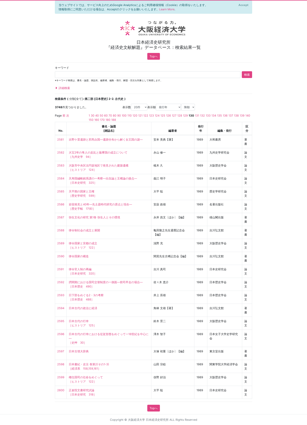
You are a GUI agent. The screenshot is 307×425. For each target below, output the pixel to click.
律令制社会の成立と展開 (84, 230)
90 (119, 115)
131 (197, 115)
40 (97, 115)
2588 (60, 230)
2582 (60, 152)
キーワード (62, 67)
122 (145, 115)
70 (110, 115)
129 (185, 115)
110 (129, 115)
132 (202, 115)
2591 (60, 269)
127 (174, 115)
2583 (60, 165)
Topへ (154, 56)
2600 (60, 390)
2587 (60, 217)
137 (230, 115)
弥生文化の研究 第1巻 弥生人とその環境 (94, 217)
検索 (247, 74)
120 (135, 115)
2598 (60, 364)
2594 (60, 308)
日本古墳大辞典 (79, 351)
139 (242, 115)
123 (151, 115)
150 (91, 120)
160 (96, 120)
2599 (60, 377)
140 (247, 115)
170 (102, 120)
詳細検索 (64, 88)
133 (208, 115)
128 (179, 115)
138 (236, 115)
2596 (60, 334)
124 (157, 115)
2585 (60, 191)
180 (108, 120)
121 (140, 115)
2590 (60, 256)
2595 (60, 321)
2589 (60, 243)
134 (213, 115)
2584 (60, 178)
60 (106, 115)
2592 (60, 282)
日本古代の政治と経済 (83, 308)
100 (124, 115)
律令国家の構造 (79, 256)
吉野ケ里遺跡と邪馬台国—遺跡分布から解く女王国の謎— (106, 139)
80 (114, 115)
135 (219, 115)
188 (113, 120)
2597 (60, 351)
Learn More (166, 9)
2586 (60, 204)
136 (225, 115)
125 (162, 115)
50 (101, 115)
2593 (60, 295)
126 (168, 115)
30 (92, 115)
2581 (60, 139)
